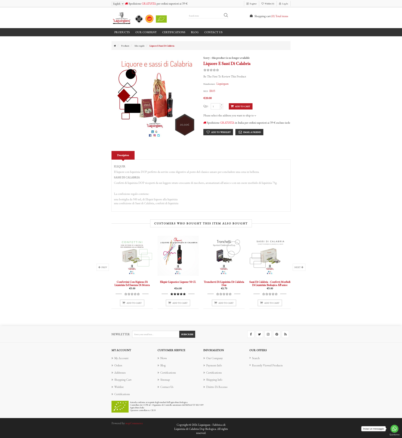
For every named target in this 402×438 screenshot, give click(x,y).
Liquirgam (222, 83)
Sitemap (165, 379)
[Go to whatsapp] (394, 429)
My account (121, 358)
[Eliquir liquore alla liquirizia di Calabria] (178, 255)
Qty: (205, 106)
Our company (146, 32)
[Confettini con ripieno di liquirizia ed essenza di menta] (132, 255)
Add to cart (242, 106)
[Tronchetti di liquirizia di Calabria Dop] (224, 255)
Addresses (120, 372)
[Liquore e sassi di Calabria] (155, 97)
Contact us (213, 32)
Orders (118, 365)
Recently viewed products (267, 365)
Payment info (214, 365)
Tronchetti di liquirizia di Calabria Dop (224, 283)
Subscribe (187, 334)
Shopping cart (122, 379)
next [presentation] (297, 267)
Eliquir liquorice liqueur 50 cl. (178, 282)
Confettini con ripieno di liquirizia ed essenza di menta (132, 283)
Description (123, 155)
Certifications (173, 32)
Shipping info (214, 379)
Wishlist (119, 387)
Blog (195, 32)
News (163, 358)
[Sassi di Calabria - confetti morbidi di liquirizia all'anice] (270, 255)
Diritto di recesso (217, 387)
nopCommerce (134, 423)
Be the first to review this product (224, 76)
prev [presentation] (104, 267)
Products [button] (122, 32)
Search (227, 15)
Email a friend (252, 132)
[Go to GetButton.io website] (394, 435)
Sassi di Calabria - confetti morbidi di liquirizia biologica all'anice (269, 283)
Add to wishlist (221, 132)
